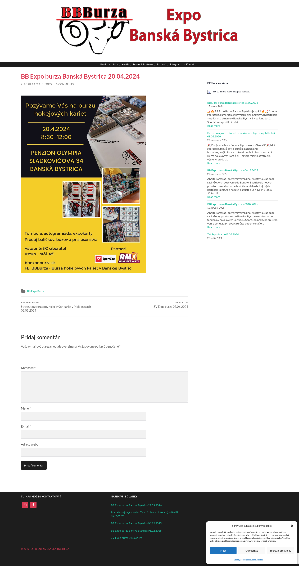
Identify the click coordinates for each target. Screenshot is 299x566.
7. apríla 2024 (30, 84)
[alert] (242, 91)
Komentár (28, 368)
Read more (220, 126)
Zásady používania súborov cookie (248, 560)
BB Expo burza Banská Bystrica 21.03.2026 (232, 102)
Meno (26, 408)
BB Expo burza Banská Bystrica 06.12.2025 (232, 170)
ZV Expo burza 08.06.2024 (170, 304)
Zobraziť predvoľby (280, 550)
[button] (292, 525)
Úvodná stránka (109, 64)
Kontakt (191, 64)
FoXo (48, 84)
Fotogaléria (176, 64)
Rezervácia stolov (143, 64)
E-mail (26, 426)
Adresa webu (29, 444)
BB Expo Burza (35, 291)
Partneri (161, 64)
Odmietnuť (252, 550)
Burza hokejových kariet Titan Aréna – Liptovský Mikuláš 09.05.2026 (241, 134)
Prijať (223, 550)
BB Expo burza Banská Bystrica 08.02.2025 (232, 204)
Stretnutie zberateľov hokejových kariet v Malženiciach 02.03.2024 (56, 306)
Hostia (125, 64)
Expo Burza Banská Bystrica (49, 548)
